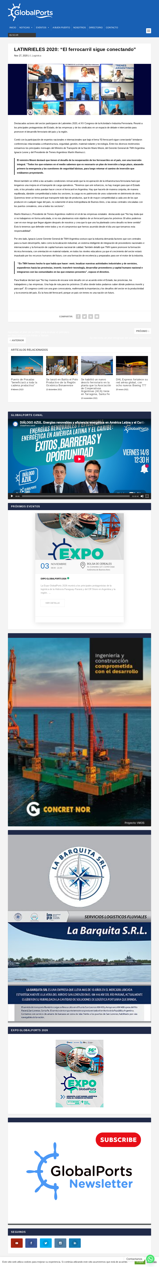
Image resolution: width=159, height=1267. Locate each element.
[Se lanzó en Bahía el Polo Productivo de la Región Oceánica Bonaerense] (62, 365)
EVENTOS (41, 27)
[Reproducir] (12, 496)
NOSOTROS (79, 27)
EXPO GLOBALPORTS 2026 (53, 578)
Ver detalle (52, 603)
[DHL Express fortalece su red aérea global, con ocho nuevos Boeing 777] (132, 365)
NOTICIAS (24, 27)
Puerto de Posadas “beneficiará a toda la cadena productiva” (24, 382)
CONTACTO (112, 27)
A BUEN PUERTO (61, 27)
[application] (79, 459)
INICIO (12, 27)
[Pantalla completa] (147, 496)
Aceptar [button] (139, 1262)
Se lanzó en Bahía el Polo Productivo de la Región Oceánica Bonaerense (62, 382)
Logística (36, 55)
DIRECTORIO (96, 27)
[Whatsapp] (150, 1259)
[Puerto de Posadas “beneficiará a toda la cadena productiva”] (27, 365)
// (30, 55)
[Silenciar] (142, 496)
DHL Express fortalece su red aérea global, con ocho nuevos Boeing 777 (132, 382)
